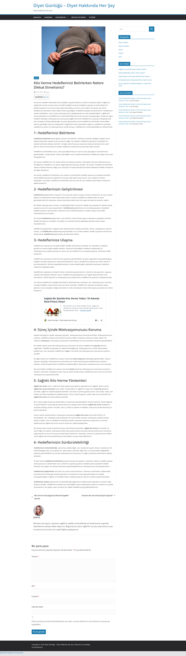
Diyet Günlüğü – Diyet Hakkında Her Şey (74, 5)
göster (46, 97)
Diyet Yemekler (124, 46)
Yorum (35, 556)
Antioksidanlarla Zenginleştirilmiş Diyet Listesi (135, 80)
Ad (33, 586)
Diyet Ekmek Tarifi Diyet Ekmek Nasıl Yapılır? (134, 76)
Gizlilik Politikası (78, 17)
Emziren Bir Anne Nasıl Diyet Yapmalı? (97, 495)
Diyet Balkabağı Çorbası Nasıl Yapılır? (132, 73)
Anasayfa (37, 17)
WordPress (39, 647)
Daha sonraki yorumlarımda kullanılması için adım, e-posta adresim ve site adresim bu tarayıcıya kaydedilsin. (71, 623)
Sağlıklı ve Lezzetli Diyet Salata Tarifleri (132, 69)
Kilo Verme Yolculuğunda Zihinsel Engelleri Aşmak (51, 497)
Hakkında (48, 17)
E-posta (35, 596)
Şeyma (48, 92)
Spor (120, 57)
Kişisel (121, 53)
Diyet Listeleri (123, 42)
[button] (67, 17)
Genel (36, 78)
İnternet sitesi (37, 607)
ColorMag (86, 645)
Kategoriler (61, 17)
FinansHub (19, 652)
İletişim (92, 17)
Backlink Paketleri (7, 652)
